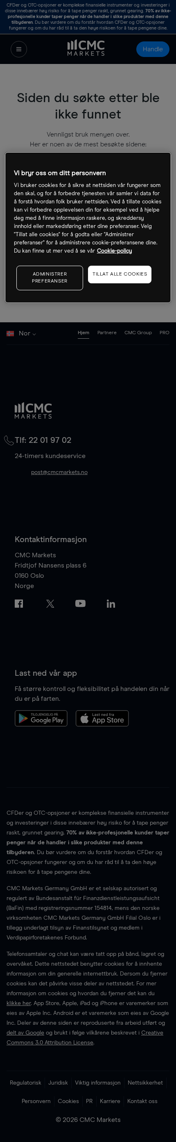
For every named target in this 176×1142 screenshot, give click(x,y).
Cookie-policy (114, 251)
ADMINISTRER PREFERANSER (50, 278)
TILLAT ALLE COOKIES (120, 274)
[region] (88, 227)
